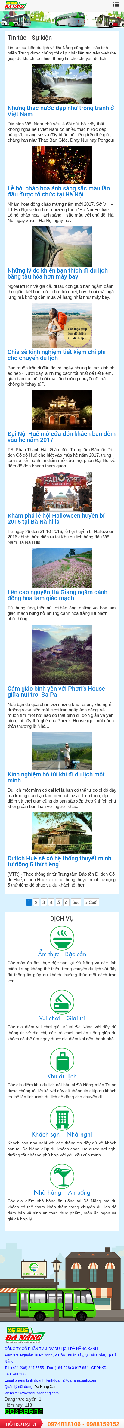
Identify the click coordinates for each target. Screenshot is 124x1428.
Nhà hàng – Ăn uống (62, 1176)
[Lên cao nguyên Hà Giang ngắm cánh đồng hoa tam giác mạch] (62, 568)
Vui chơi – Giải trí (62, 1002)
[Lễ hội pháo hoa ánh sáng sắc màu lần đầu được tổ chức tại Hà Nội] (62, 165)
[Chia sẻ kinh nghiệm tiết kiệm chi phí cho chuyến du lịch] (62, 326)
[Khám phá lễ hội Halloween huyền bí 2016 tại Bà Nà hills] (62, 492)
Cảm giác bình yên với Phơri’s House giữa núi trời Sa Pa (56, 691)
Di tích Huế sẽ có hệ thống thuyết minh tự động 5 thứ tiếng (59, 861)
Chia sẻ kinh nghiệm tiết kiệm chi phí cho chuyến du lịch (57, 355)
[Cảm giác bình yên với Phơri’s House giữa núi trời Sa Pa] (62, 655)
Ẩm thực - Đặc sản (62, 938)
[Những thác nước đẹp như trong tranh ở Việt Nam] (62, 84)
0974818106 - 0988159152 (83, 1424)
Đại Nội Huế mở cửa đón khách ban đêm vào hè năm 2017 (62, 436)
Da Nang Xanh (46, 1387)
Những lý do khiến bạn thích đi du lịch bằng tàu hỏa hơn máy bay (58, 273)
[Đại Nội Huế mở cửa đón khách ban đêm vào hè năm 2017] (62, 410)
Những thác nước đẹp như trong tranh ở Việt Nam (61, 111)
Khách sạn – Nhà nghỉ (62, 1118)
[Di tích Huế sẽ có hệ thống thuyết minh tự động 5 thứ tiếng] (62, 833)
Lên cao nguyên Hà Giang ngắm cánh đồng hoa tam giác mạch (57, 595)
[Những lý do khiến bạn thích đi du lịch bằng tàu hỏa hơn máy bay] (62, 246)
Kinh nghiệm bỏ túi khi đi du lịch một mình (56, 777)
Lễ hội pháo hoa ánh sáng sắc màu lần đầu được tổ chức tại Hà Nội (59, 191)
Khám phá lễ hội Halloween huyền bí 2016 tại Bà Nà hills (56, 518)
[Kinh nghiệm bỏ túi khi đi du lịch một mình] (62, 751)
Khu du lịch (62, 1060)
